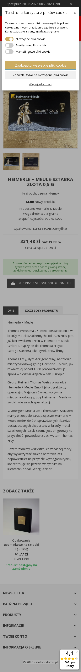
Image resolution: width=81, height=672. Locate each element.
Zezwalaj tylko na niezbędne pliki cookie (41, 75)
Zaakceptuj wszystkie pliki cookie (40, 65)
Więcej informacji (40, 84)
